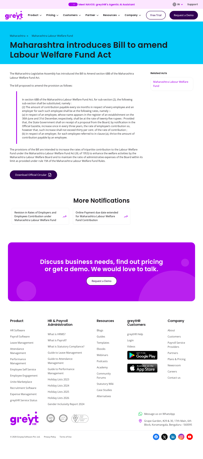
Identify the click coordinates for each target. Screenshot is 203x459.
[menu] (86, 15)
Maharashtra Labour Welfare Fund (52, 35)
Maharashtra (17, 35)
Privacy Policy (50, 436)
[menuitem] (37, 15)
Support (192, 4)
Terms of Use (66, 436)
